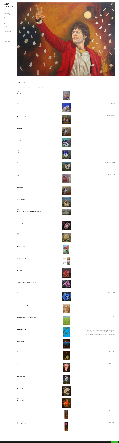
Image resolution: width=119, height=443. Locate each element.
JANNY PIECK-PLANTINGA (8, 4)
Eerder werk (6, 26)
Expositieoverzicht (7, 14)
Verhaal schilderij (7, 13)
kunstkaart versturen (7, 31)
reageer (5, 40)
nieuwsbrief (6, 38)
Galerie (5, 23)
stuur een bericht (20, 88)
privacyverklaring (7, 41)
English (5, 9)
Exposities (5, 19)
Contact (5, 37)
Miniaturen (6, 27)
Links (5, 33)
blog (4, 17)
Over (5, 11)
